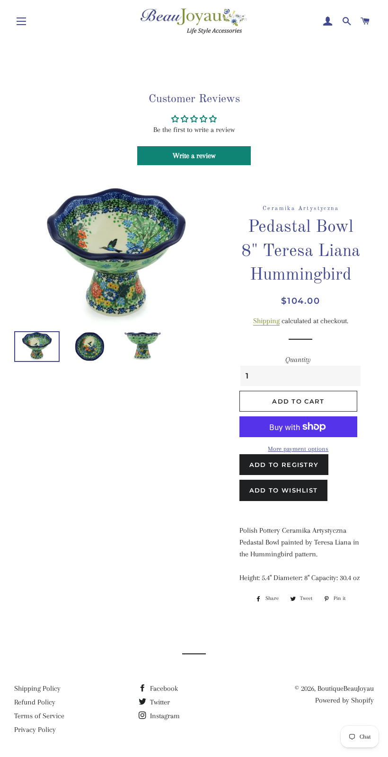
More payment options (298, 448)
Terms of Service (39, 716)
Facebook (163, 688)
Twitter (159, 702)
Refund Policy (34, 702)
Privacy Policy (35, 729)
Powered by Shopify (344, 700)
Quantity (298, 359)
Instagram (164, 716)
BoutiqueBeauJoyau (345, 688)
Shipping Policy (37, 688)
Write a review (194, 155)
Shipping (266, 321)
